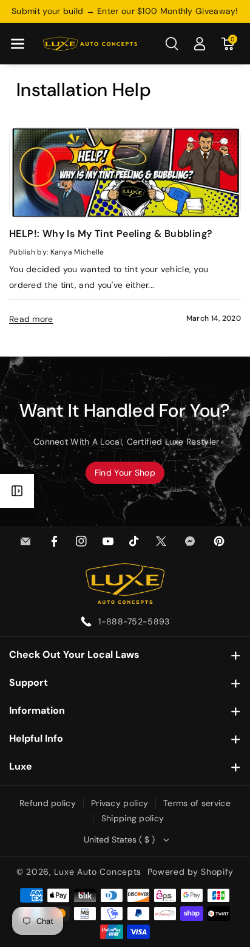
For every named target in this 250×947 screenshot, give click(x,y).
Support (28, 682)
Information (37, 710)
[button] (17, 43)
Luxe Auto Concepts (97, 871)
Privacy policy (119, 803)
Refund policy (47, 803)
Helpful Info (36, 738)
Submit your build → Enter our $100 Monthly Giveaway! (125, 10)
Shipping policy (132, 818)
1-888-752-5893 (133, 621)
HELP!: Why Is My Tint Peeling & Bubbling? (110, 233)
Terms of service (197, 803)
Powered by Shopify (190, 871)
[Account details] (199, 43)
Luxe (20, 766)
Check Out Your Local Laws (74, 654)
